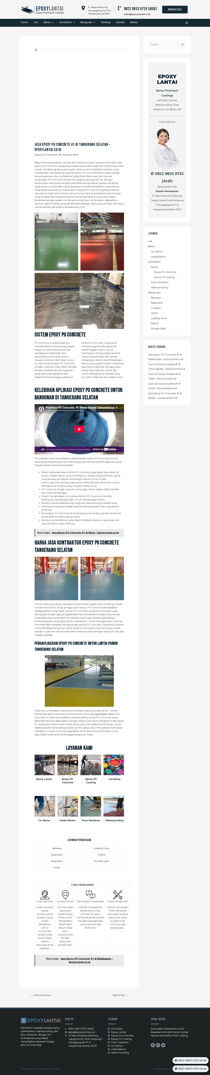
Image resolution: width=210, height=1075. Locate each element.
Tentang (105, 22)
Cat (36, 22)
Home (24, 22)
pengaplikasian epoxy (103, 714)
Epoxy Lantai (44, 779)
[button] (175, 9)
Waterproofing (114, 820)
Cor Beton (44, 820)
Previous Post (41, 995)
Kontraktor (65, 22)
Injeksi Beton (67, 820)
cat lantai (113, 183)
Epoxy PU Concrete (46, 154)
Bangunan (86, 22)
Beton (47, 22)
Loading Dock (101, 848)
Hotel (57, 867)
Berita (133, 22)
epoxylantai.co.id (167, 186)
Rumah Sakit (101, 861)
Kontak (120, 22)
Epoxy (154, 267)
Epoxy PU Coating (164, 277)
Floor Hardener (91, 820)
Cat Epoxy (114, 779)
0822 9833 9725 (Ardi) (140, 8)
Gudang (156, 308)
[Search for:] (167, 44)
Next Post (120, 995)
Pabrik (101, 854)
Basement (57, 854)
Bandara (57, 848)
